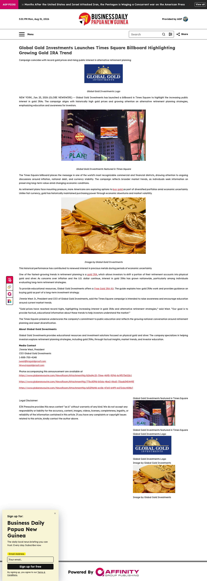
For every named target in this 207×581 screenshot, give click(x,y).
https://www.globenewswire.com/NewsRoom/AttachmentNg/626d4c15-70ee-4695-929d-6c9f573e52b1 (75, 375)
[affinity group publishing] (9, 294)
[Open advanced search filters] (170, 34)
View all (200, 4)
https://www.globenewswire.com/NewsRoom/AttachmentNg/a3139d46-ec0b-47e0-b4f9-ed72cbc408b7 (76, 387)
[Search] (163, 34)
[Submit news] (9, 279)
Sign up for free (30, 566)
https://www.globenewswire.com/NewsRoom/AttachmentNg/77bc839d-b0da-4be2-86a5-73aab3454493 (76, 381)
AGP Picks (9, 4)
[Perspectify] (9, 286)
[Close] (55, 513)
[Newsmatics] (9, 301)
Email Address (16, 554)
